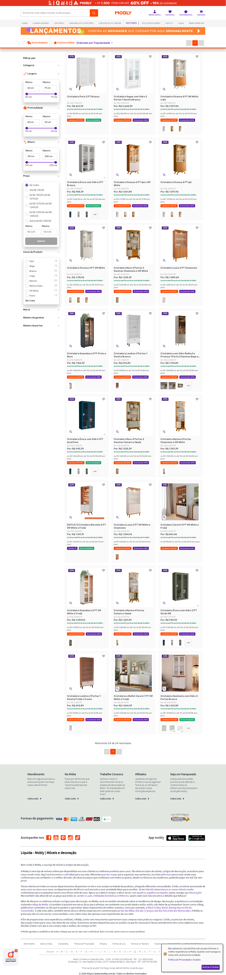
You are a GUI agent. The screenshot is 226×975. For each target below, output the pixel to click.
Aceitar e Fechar (210, 967)
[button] (96, 43)
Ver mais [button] (30, 300)
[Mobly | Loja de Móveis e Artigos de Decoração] (123, 13)
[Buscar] (94, 13)
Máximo (46, 82)
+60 (95, 214)
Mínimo (29, 82)
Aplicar (41, 241)
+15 (188, 728)
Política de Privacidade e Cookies (184, 960)
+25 (188, 386)
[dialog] (192, 958)
